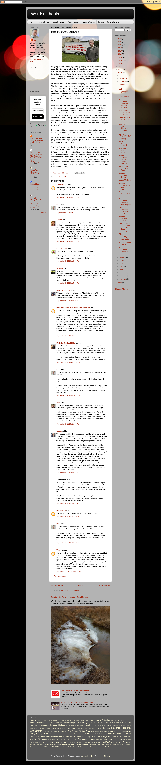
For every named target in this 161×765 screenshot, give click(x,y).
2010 (120, 72)
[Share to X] (79, 173)
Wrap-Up (102, 747)
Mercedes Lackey (45, 737)
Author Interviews (125, 720)
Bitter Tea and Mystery (36, 171)
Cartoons (53, 725)
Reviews (105, 741)
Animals (105, 720)
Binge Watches (89, 22)
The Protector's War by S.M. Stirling (125, 137)
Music (67, 737)
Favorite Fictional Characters (109, 22)
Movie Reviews (73, 22)
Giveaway (89, 731)
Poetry (116, 739)
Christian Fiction (83, 725)
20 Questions (46, 720)
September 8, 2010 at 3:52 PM (67, 261)
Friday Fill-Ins (57, 731)
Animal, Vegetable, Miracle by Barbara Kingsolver (124, 93)
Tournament (127, 744)
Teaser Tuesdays (89, 744)
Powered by (32, 125)
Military (55, 737)
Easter (78, 728)
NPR (51, 739)
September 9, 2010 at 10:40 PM (68, 516)
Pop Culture (127, 739)
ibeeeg (59, 431)
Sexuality (32, 744)
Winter (97, 747)
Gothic (97, 731)
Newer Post (57, 585)
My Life (90, 737)
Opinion (74, 739)
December (124, 75)
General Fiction (78, 731)
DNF (73, 728)
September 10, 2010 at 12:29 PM (68, 571)
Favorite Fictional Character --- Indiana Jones (125, 128)
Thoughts (108, 744)
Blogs (95, 723)
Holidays (39, 733)
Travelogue (40, 747)
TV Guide (47, 747)
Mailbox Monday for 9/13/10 (124, 175)
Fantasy (106, 728)
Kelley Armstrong (77, 733)
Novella (46, 739)
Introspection (62, 733)
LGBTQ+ (86, 734)
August (122, 257)
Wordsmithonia (45, 13)
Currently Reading (44, 728)
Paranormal (82, 739)
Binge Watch (64, 723)
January (123, 279)
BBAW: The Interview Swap (123, 168)
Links (91, 733)
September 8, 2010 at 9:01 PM (67, 301)
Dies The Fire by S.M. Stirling (124, 150)
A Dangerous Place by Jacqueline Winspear (77, 702)
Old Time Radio (57, 739)
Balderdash (40, 723)
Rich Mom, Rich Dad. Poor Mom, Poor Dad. (73, 308)
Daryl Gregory (66, 728)
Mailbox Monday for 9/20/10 (124, 143)
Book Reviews (58, 22)
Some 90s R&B (125, 180)
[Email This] (75, 173)
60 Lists (76, 720)
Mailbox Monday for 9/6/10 (124, 218)
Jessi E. (59, 220)
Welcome (81, 747)
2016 (120, 54)
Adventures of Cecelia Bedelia (36, 139)
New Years (127, 737)
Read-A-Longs (72, 742)
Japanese (69, 733)
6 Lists (71, 720)
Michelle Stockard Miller (66, 343)
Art (119, 720)
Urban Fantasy (64, 747)
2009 (120, 283)
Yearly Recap (112, 747)
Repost (90, 742)
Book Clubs (101, 722)
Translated (33, 747)
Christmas (93, 725)
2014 (120, 60)
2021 (120, 45)
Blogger (107, 756)
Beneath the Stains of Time (36, 153)
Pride (47, 742)
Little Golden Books (99, 733)
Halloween (114, 731)
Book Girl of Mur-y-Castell (35, 199)
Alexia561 (60, 268)
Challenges (62, 725)
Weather (75, 747)
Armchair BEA (113, 720)
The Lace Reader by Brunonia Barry (124, 210)
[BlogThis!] (77, 173)
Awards (32, 723)
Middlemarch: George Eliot (35, 175)
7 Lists (81, 720)
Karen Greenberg (63, 290)
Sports (59, 744)
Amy (58, 402)
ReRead (97, 742)
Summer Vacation (67, 744)
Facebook (99, 728)
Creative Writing (126, 725)
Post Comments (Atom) (70, 590)
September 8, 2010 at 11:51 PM (68, 395)
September (124, 84)
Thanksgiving (100, 744)
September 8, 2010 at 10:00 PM (68, 362)
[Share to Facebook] (81, 173)
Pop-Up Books (34, 742)
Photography (98, 739)
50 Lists (66, 720)
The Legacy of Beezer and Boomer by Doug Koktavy (124, 227)
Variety (70, 747)
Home (32, 22)
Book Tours (126, 722)
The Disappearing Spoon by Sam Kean (125, 237)
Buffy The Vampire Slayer (39, 725)
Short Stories (44, 744)
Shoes (37, 744)
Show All (43, 212)
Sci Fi (121, 742)
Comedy (100, 725)
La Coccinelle (61, 248)
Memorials (34, 737)
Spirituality (53, 744)
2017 (120, 51)
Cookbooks (118, 725)
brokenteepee (62, 185)
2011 (120, 69)
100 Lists (39, 720)
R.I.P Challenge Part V (125, 244)
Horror (46, 733)
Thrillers (113, 744)
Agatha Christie (95, 720)
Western (86, 747)
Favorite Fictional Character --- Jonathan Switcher (125, 159)
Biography (72, 723)
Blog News (87, 722)
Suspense (79, 744)
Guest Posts (104, 731)
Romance (115, 742)
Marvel (122, 733)
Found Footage (47, 731)
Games (64, 731)
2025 (120, 42)
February (123, 276)
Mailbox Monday (113, 733)
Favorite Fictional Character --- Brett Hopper (125, 202)
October (123, 81)
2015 (120, 57)
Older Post (104, 585)
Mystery (107, 736)
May (121, 266)
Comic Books (109, 725)
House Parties (54, 733)
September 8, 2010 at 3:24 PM (67, 213)
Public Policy (54, 742)
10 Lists (33, 720)
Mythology (116, 737)
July (121, 260)
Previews (42, 742)
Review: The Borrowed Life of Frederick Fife (35, 188)
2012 (120, 66)
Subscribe (37, 117)
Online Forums (67, 739)
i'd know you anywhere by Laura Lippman (125, 186)
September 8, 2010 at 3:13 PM (67, 197)
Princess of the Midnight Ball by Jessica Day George (35, 205)
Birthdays (80, 723)
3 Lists (53, 720)
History (32, 734)
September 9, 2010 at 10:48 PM (68, 543)
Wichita (92, 747)
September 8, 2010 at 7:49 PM (67, 283)
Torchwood (120, 744)
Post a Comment (60, 576)
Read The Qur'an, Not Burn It (124, 194)
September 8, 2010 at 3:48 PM (67, 241)
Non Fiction (39, 739)
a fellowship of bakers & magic (35, 143)
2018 (120, 48)
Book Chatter (35, 184)
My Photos (98, 737)
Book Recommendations (113, 723)
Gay (69, 731)
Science (128, 742)
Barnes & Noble (49, 722)
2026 (120, 39)
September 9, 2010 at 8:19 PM (67, 503)
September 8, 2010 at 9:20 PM (67, 336)
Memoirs (128, 734)
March (122, 273)
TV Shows (54, 747)
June (122, 263)
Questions (63, 742)
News (59, 176)
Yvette (58, 550)
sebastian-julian (88, 756)
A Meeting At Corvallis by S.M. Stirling (124, 112)
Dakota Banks (56, 728)
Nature (122, 737)
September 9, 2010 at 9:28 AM (67, 472)
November (124, 78)
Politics (64, 176)
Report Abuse (121, 289)
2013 (120, 63)
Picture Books (108, 739)
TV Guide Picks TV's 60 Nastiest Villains (75, 691)
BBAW (57, 723)
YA (106, 747)
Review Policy (43, 22)
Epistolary (84, 728)
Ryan (58, 204)
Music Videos (76, 737)
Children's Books (73, 725)
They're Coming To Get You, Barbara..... (125, 119)
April (122, 270)
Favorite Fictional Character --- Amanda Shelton (125, 103)
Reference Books (82, 742)
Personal (91, 739)
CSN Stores (34, 728)
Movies (61, 737)
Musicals (84, 737)
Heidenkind (61, 510)
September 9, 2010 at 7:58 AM (67, 424)
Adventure (86, 720)
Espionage (91, 728)
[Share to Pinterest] (84, 173)
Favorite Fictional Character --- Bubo (125, 250)
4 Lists (57, 720)
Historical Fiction (125, 731)
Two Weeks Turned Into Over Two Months (69, 597)
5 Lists (62, 720)
